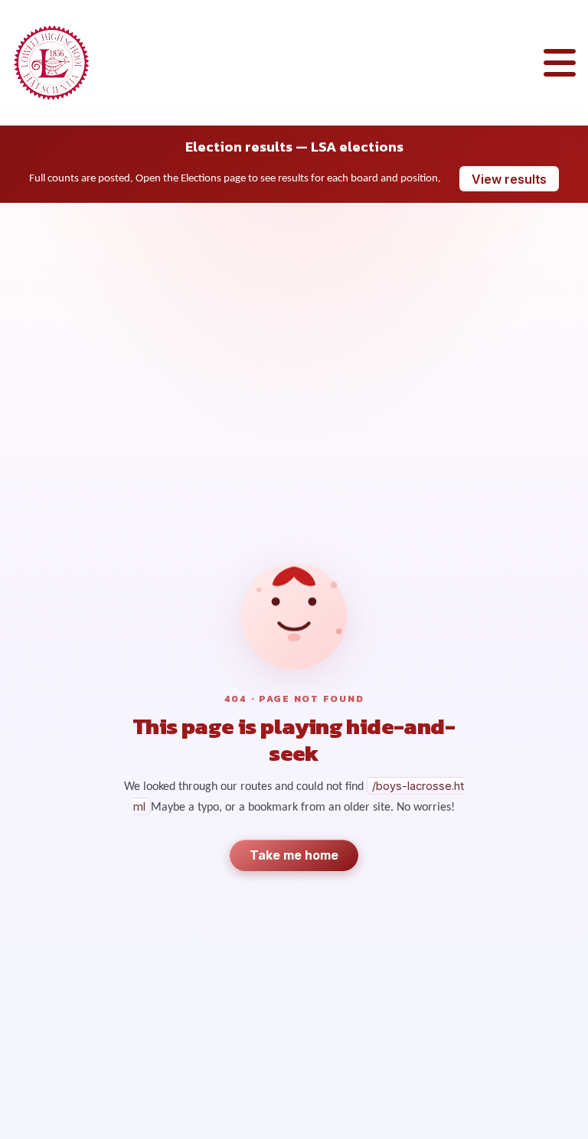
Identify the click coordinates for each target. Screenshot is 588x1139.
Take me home (294, 855)
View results (509, 179)
